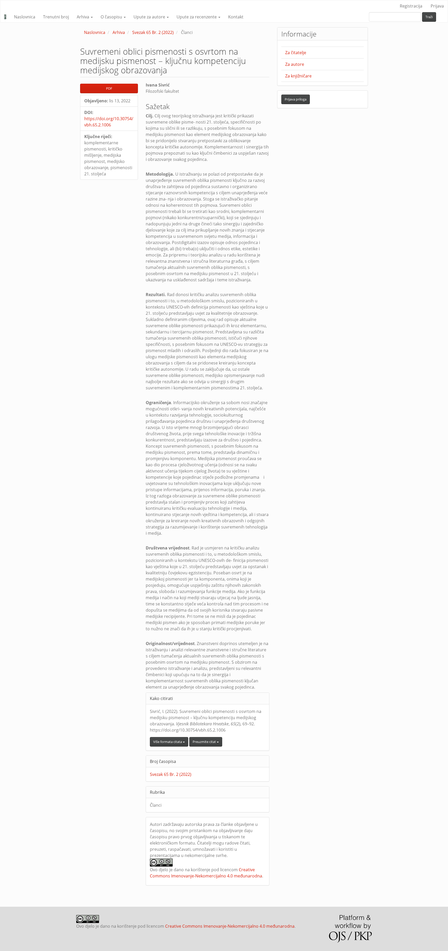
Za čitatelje (295, 52)
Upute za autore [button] (150, 17)
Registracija (411, 6)
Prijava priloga (295, 99)
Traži (429, 17)
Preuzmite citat (205, 741)
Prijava (437, 6)
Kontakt (235, 17)
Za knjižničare (298, 76)
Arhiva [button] (83, 17)
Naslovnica (24, 17)
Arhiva (119, 32)
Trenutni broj (56, 17)
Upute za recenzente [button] (197, 17)
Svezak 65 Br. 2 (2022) (153, 32)
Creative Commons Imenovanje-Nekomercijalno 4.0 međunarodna (230, 926)
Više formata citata (168, 741)
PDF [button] (109, 88)
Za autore (294, 64)
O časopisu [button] (112, 17)
